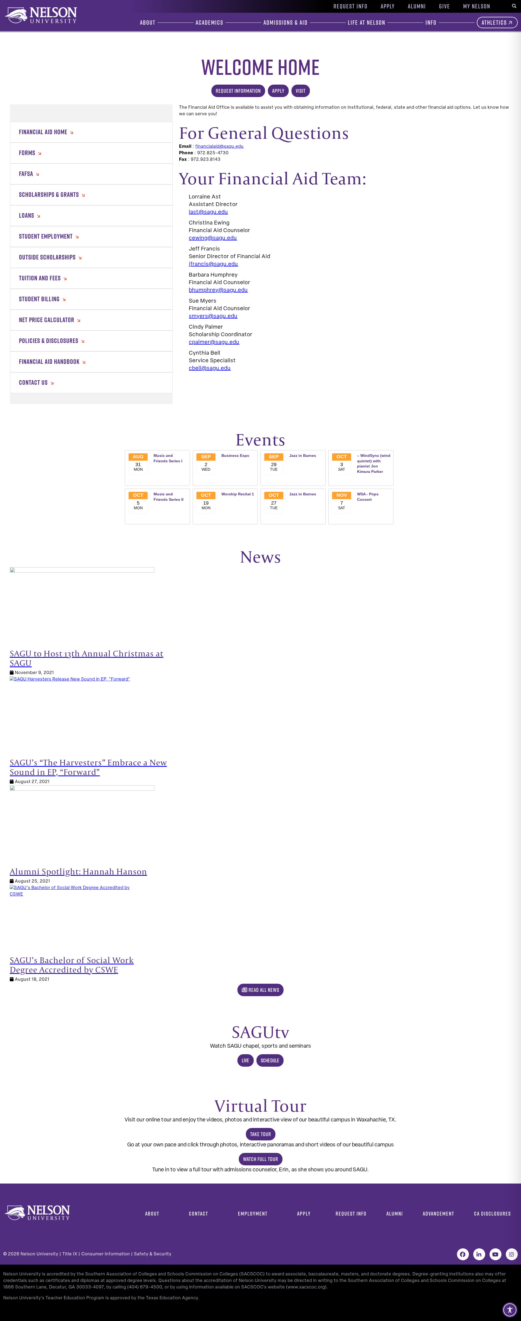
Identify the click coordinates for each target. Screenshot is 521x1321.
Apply (388, 6)
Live (245, 1060)
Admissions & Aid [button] (285, 22)
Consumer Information (105, 1254)
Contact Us (34, 382)
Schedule (270, 1060)
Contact (198, 1213)
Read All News (263, 989)
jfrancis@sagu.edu (213, 264)
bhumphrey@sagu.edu (218, 290)
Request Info (350, 6)
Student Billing (40, 298)
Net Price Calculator (47, 319)
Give (444, 6)
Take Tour (260, 1134)
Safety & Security (152, 1254)
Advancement (438, 1213)
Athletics (494, 22)
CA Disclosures (492, 1213)
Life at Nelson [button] (366, 22)
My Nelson (476, 6)
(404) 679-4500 (144, 1287)
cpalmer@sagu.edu (214, 342)
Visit (301, 90)
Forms (28, 152)
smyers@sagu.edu (213, 316)
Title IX (69, 1254)
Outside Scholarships (48, 257)
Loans (27, 215)
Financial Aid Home (44, 131)
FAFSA (26, 173)
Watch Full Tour (260, 1159)
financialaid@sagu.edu (219, 147)
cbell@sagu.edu (210, 368)
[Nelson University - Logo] (40, 15)
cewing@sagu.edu (213, 238)
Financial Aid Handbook (50, 361)
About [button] (147, 22)
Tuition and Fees (40, 278)
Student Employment (46, 236)
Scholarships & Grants (49, 194)
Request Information (238, 90)
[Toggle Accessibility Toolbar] (510, 1310)
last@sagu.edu (208, 212)
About (152, 1213)
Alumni (417, 6)
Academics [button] (209, 22)
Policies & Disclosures (49, 340)
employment (253, 1213)
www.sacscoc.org (306, 1287)
